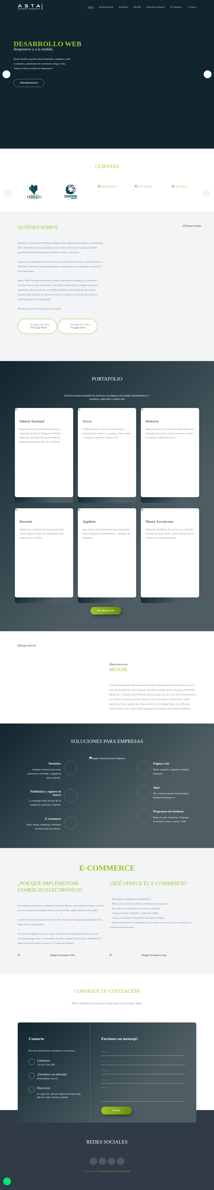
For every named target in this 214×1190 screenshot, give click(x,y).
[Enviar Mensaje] (7, 1181)
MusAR (137, 7)
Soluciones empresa (155, 7)
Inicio (91, 7)
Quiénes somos (106, 7)
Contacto (192, 7)
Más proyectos (105, 610)
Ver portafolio (29, 83)
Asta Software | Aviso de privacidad (115, 1171)
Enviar (116, 1110)
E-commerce (176, 7)
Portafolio (123, 7)
